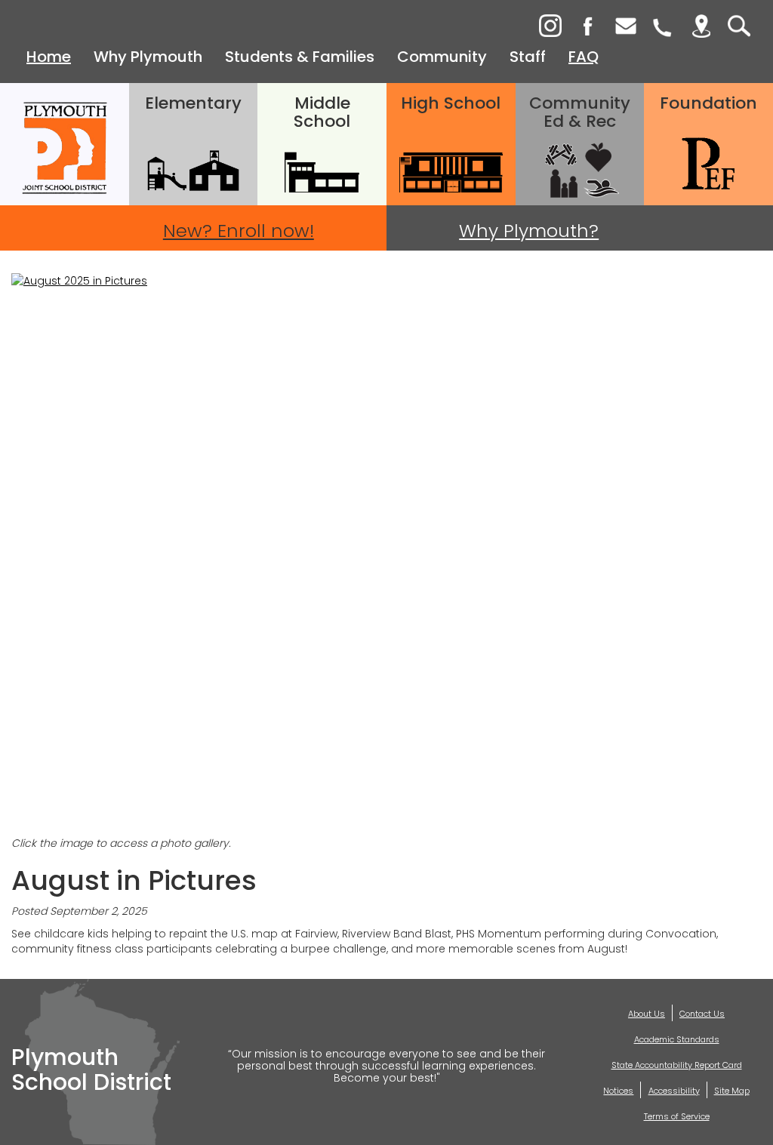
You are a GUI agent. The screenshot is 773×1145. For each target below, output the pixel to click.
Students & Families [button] (299, 56)
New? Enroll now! (238, 230)
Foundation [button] (708, 103)
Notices (618, 1091)
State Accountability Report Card (676, 1065)
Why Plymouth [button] (148, 56)
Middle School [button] (322, 112)
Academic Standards (676, 1039)
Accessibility (674, 1091)
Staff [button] (528, 56)
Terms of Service (677, 1116)
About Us (646, 1014)
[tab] (663, 26)
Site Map (732, 1091)
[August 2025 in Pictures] (386, 554)
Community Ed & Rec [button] (579, 112)
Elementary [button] (193, 103)
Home (48, 56)
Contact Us (702, 1014)
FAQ (583, 56)
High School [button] (450, 103)
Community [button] (442, 56)
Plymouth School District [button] (64, 144)
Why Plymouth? (529, 230)
